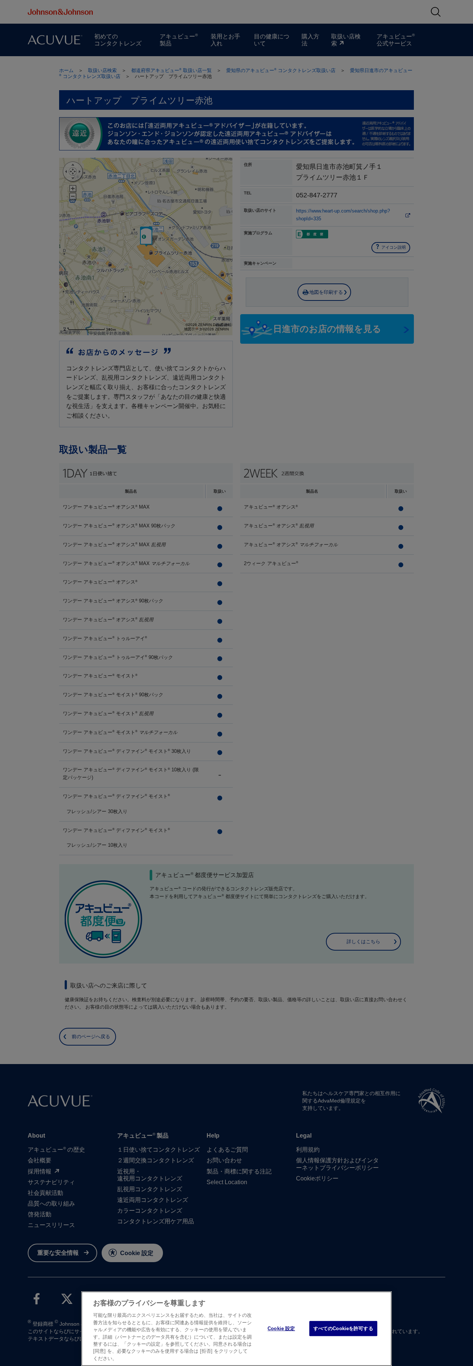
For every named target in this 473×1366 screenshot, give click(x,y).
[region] (236, 1328)
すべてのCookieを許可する (343, 1328)
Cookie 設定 (281, 1328)
